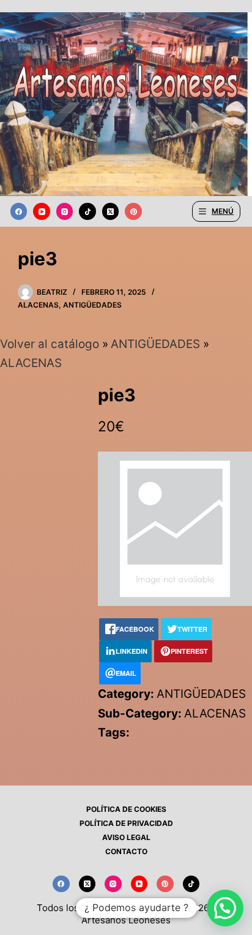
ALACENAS (38, 304)
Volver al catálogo (51, 344)
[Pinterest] (133, 211)
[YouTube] (41, 211)
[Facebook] (19, 211)
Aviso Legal (126, 837)
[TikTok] (87, 211)
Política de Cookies (126, 809)
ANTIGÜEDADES (92, 304)
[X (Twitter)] (110, 211)
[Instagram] (64, 211)
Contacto (126, 851)
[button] (225, 908)
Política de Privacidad (126, 823)
